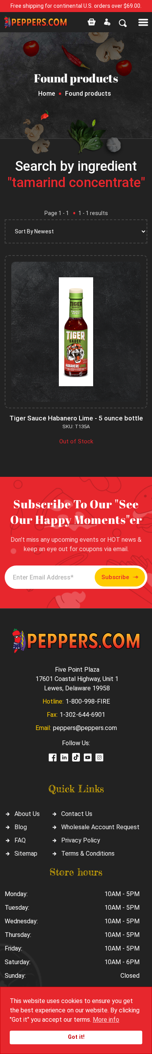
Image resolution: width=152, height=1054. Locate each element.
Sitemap (25, 853)
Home (46, 93)
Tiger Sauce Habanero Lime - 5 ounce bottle (76, 418)
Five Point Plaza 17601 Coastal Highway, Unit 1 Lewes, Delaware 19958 (76, 679)
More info (106, 1019)
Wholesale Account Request (100, 827)
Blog (20, 827)
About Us (27, 814)
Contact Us (76, 814)
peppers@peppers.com (85, 728)
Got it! (76, 1037)
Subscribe (115, 577)
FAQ (20, 840)
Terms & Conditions (88, 853)
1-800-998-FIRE (87, 701)
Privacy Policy (80, 840)
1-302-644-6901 (82, 714)
